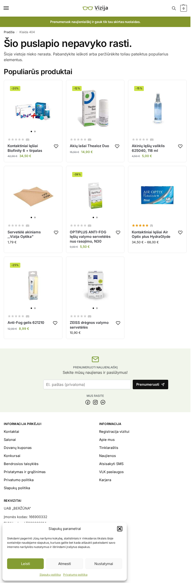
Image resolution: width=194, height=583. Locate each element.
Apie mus (107, 440)
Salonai (10, 440)
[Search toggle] (174, 8)
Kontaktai (11, 431)
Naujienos (107, 456)
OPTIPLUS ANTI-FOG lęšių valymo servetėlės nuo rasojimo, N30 (90, 237)
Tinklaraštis (108, 448)
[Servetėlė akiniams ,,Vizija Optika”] (33, 195)
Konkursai (12, 456)
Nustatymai (103, 563)
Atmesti (64, 563)
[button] (119, 528)
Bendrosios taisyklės (21, 464)
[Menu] (11, 8)
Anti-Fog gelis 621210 (26, 322)
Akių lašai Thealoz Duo (89, 146)
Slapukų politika (50, 574)
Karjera (105, 480)
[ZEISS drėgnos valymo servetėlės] (95, 286)
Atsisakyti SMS (111, 464)
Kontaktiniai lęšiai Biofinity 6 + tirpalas (25, 148)
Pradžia (9, 32)
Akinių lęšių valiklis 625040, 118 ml (148, 148)
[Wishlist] (56, 146)
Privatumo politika (75, 574)
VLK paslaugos (111, 472)
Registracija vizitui (114, 431)
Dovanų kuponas (18, 448)
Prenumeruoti (147, 384)
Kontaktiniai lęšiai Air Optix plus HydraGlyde (151, 234)
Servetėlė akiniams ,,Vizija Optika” (24, 234)
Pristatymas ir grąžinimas (25, 472)
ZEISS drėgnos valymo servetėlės (89, 325)
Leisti (25, 563)
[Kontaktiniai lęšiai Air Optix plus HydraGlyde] (157, 195)
